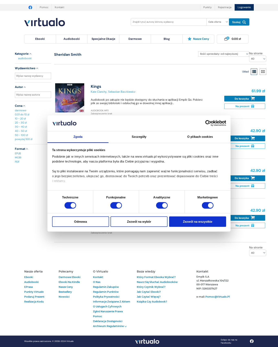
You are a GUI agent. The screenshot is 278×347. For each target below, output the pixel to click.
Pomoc (44, 7)
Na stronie (256, 53)
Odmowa (80, 221)
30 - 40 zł (21, 126)
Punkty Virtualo (34, 291)
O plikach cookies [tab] (200, 136)
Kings (96, 86)
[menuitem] (40, 38)
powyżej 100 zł (23, 139)
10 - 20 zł (20, 118)
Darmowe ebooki (69, 277)
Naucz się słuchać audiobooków (157, 282)
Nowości (64, 296)
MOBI (18, 157)
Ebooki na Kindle (69, 282)
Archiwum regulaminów (109, 326)
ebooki (28, 277)
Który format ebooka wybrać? (156, 277)
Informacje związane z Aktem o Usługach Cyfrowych (111, 304)
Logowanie (244, 7)
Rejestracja (224, 7)
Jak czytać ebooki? (149, 291)
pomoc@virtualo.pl (217, 296)
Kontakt (59, 7)
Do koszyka (242, 98)
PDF (17, 161)
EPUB (18, 153)
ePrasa (28, 286)
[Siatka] (263, 71)
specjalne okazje (103, 39)
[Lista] (254, 71)
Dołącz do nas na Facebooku (229, 341)
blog (167, 39)
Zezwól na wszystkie (197, 221)
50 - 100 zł (21, 135)
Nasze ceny (201, 39)
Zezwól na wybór (139, 221)
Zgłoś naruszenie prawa (108, 311)
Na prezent (242, 106)
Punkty (207, 7)
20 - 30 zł (21, 122)
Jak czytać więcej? (149, 296)
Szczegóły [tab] (139, 136)
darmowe (135, 39)
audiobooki (25, 58)
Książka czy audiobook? (152, 301)
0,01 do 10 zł (22, 114)
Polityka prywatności (106, 296)
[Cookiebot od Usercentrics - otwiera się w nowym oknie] (208, 123)
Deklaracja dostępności (107, 321)
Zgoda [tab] (78, 136)
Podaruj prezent (34, 296)
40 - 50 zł (21, 131)
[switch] (116, 205)
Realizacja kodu (34, 301)
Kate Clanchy (98, 91)
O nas (96, 282)
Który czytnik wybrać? (151, 286)
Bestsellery (65, 291)
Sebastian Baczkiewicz (122, 91)
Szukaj (237, 22)
